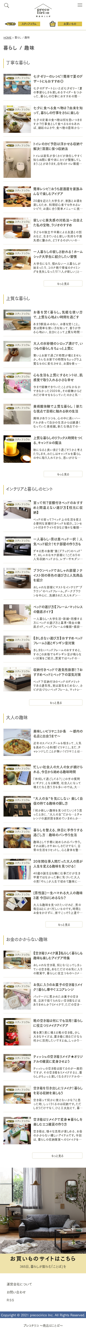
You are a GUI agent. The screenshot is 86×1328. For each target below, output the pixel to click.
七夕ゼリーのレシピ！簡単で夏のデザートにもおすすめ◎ (58, 78)
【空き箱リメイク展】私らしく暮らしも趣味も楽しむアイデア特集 (58, 955)
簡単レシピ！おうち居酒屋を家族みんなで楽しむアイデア (58, 191)
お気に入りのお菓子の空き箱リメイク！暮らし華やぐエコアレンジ (58, 987)
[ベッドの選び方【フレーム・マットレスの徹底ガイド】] (17, 615)
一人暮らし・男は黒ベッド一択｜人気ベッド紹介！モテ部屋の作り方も (58, 541)
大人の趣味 (64, 924)
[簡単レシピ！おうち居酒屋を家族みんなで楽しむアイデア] (17, 197)
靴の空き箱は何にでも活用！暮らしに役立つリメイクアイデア (58, 1023)
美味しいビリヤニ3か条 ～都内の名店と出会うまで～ (58, 733)
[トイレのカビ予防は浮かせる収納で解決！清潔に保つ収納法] (17, 160)
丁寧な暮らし (63, 283)
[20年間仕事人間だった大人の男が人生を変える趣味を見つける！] (17, 870)
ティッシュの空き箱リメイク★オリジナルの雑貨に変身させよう (58, 1059)
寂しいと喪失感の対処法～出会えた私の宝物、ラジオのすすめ (58, 222)
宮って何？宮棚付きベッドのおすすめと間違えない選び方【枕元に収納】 (58, 507)
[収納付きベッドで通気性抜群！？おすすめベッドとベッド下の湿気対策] (17, 680)
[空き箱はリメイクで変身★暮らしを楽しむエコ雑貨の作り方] (17, 1131)
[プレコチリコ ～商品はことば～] (43, 9)
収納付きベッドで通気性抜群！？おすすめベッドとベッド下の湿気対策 (58, 672)
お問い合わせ (16, 1291)
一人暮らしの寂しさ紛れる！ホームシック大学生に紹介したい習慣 (58, 254)
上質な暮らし (63, 474)
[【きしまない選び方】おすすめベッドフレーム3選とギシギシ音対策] (17, 645)
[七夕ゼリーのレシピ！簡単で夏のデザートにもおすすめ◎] (17, 85)
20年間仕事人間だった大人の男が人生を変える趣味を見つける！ (58, 863)
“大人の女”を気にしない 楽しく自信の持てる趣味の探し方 (58, 800)
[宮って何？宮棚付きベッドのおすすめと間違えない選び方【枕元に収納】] (17, 510)
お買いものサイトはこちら (43, 1258)
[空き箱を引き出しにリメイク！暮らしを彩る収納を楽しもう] (17, 1095)
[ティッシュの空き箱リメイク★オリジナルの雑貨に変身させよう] (17, 1064)
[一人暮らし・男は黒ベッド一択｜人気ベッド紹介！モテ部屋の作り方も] (17, 546)
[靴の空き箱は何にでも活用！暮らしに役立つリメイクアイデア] (17, 1032)
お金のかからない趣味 (57, 1155)
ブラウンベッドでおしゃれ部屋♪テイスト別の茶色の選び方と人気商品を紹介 (58, 575)
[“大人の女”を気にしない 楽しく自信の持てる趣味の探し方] (17, 807)
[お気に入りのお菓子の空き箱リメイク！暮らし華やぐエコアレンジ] (17, 996)
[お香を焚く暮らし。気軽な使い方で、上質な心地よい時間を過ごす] (17, 320)
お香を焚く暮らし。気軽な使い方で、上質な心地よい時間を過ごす (58, 314)
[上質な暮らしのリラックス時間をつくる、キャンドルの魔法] (17, 449)
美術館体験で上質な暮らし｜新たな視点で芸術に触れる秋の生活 (58, 408)
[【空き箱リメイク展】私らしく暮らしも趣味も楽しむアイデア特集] (17, 960)
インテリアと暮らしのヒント (56, 702)
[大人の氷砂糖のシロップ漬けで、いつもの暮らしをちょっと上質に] (17, 352)
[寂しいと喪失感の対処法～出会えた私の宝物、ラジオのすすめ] (17, 228)
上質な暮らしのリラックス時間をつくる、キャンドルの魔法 (58, 440)
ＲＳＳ (10, 1299)
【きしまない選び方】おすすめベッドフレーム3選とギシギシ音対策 (58, 640)
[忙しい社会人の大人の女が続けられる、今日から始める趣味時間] (17, 775)
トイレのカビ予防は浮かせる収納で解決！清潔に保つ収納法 (58, 146)
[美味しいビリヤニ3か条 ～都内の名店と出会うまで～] (17, 743)
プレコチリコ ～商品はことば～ (43, 1325)
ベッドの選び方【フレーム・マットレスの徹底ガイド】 (58, 609)
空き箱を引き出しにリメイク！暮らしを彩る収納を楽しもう (58, 1090)
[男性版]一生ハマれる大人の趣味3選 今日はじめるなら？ (58, 895)
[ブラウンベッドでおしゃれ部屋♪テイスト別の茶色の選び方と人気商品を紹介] (17, 579)
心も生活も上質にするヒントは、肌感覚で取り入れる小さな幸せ (58, 377)
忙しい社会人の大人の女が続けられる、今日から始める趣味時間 (58, 769)
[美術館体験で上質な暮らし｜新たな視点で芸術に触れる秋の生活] (17, 415)
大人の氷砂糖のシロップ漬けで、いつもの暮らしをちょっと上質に (58, 345)
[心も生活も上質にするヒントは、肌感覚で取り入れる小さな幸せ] (17, 383)
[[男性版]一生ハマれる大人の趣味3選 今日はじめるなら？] (17, 901)
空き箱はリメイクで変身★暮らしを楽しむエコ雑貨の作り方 (58, 1121)
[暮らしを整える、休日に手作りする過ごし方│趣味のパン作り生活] (17, 838)
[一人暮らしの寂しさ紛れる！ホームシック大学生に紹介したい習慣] (17, 260)
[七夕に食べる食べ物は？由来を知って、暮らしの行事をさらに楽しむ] (17, 119)
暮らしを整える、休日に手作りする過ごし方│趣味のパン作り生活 (58, 832)
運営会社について (19, 1284)
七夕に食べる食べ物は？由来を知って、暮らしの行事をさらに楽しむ (58, 110)
